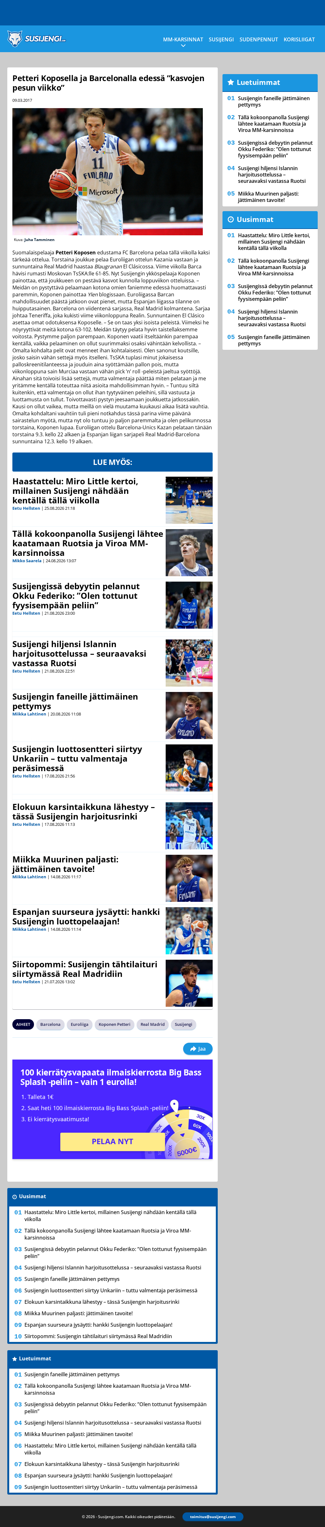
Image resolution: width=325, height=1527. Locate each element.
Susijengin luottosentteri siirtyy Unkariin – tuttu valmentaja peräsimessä (77, 758)
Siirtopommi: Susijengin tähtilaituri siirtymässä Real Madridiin (84, 968)
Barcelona (50, 1024)
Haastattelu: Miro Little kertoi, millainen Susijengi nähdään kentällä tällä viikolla (75, 490)
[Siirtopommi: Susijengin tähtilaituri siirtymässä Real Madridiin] (189, 983)
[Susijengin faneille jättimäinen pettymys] (189, 715)
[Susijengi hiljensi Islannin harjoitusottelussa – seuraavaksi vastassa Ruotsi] (189, 663)
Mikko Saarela (27, 560)
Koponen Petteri (114, 1024)
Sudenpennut (259, 39)
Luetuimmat (35, 1358)
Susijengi (221, 39)
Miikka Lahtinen (29, 714)
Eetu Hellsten (26, 508)
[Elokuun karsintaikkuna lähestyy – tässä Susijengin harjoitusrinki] (189, 825)
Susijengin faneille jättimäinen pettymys (75, 701)
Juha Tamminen (39, 239)
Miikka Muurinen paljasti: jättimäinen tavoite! (65, 863)
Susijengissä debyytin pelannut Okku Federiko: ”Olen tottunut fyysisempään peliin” (76, 595)
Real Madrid (153, 1024)
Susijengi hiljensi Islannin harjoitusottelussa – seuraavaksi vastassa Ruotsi (79, 653)
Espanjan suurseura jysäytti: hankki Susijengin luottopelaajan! (86, 916)
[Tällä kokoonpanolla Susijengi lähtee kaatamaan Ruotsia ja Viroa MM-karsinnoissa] (189, 552)
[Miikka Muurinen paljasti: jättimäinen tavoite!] (189, 878)
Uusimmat (32, 1196)
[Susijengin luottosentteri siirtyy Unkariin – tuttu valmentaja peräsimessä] (189, 767)
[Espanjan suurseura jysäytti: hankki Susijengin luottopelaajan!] (189, 930)
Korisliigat (299, 39)
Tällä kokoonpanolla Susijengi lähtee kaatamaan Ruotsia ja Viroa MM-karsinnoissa (87, 543)
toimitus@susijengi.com (213, 1516)
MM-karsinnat (183, 39)
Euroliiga (80, 1024)
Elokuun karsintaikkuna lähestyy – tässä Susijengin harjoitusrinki (83, 811)
